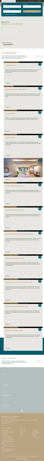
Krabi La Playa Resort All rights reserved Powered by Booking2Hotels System (22, 456)
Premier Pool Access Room (7, 438)
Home (21, 432)
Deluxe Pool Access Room (7, 440)
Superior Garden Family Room (8, 432)
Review (34, 435)
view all (39, 56)
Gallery (21, 435)
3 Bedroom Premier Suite (7, 450)
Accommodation (36, 432)
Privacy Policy (23, 430)
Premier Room (5, 433)
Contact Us (22, 436)
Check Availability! (32, 11)
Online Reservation (36, 436)
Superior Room (5, 430)
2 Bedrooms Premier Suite (7, 444)
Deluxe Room (5, 435)
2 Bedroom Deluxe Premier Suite (9, 449)
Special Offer (35, 433)
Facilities (22, 433)
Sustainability (35, 430)
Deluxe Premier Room (6, 436)
